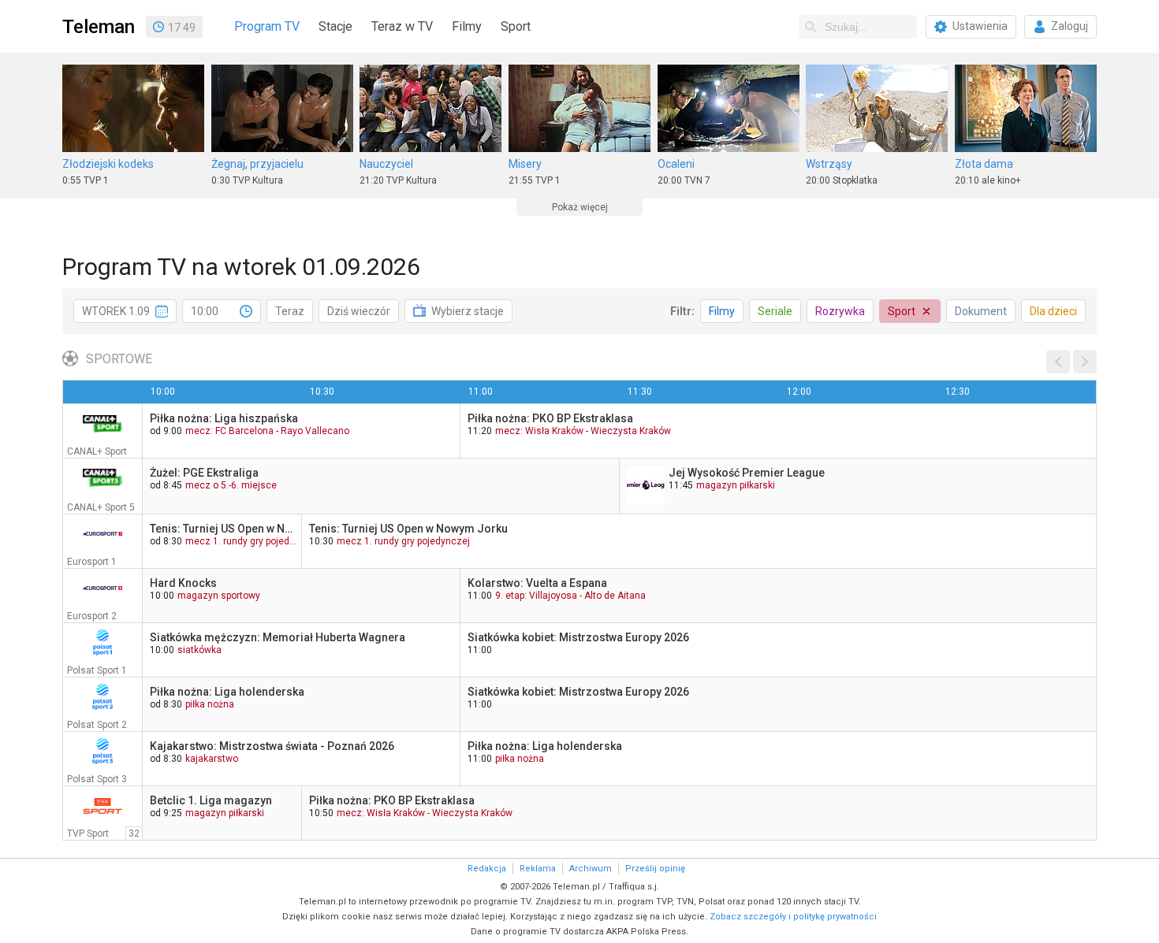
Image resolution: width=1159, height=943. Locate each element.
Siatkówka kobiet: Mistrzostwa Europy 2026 (578, 637)
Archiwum (590, 868)
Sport (516, 26)
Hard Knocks (183, 583)
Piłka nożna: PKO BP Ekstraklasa (550, 418)
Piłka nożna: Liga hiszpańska (224, 418)
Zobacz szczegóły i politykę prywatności (793, 916)
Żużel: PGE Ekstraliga (204, 472)
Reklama (538, 868)
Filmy (467, 26)
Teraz (289, 311)
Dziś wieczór (358, 311)
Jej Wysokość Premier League (747, 472)
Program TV (267, 26)
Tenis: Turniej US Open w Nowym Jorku (223, 528)
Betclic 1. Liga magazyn (211, 800)
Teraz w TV (402, 26)
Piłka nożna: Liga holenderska (227, 691)
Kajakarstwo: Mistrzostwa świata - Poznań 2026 (272, 746)
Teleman (98, 27)
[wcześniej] (1058, 361)
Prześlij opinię (655, 868)
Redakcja (487, 868)
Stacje (335, 26)
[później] (1085, 361)
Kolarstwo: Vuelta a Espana (537, 583)
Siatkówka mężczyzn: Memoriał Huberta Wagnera (277, 637)
